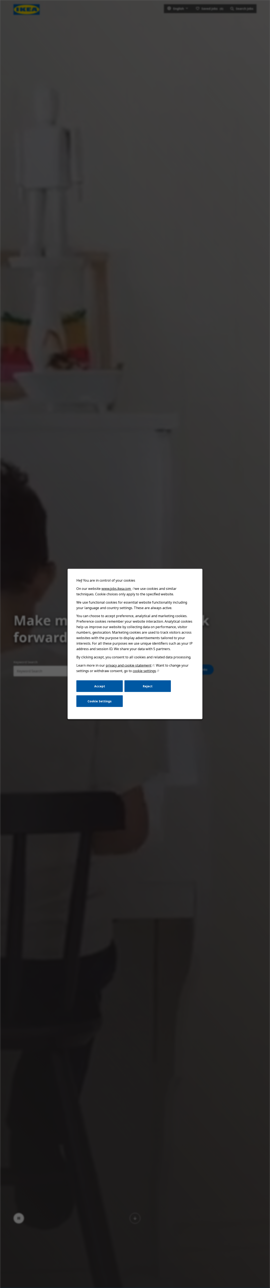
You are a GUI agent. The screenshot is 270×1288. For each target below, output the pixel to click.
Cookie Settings (100, 701)
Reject (148, 686)
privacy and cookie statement (128, 665)
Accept (99, 686)
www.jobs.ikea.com (116, 588)
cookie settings (144, 671)
